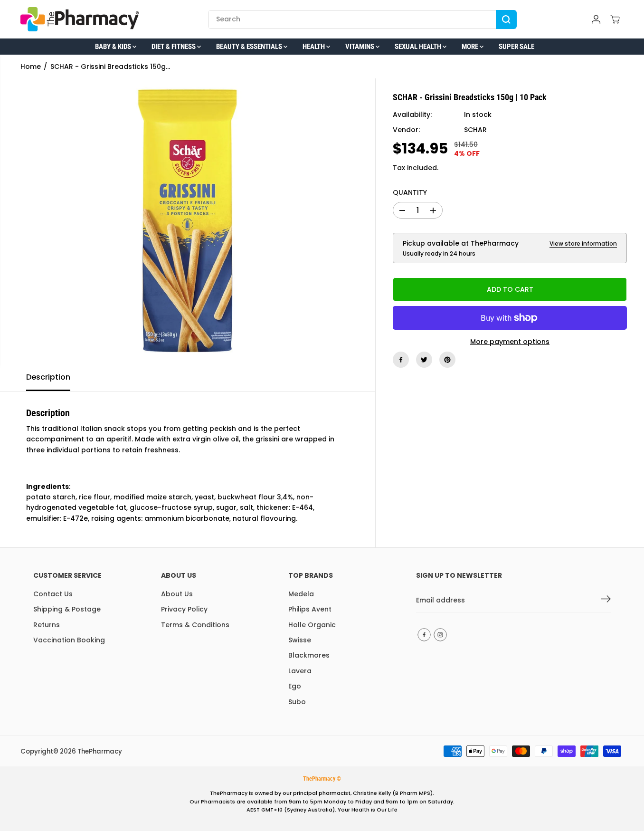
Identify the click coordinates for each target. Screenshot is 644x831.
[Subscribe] (606, 600)
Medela (301, 594)
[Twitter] (424, 360)
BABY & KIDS (114, 46)
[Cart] (615, 19)
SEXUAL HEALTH (419, 46)
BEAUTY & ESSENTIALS (250, 46)
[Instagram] (440, 635)
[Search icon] (506, 19)
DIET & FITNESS (174, 46)
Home (30, 66)
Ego (294, 686)
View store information (583, 243)
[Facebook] (401, 360)
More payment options (509, 341)
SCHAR (475, 130)
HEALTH (314, 46)
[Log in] (596, 19)
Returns (46, 625)
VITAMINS (360, 46)
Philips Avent (309, 609)
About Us (177, 594)
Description (48, 377)
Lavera (300, 671)
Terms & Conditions (195, 625)
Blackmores (309, 655)
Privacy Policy (184, 609)
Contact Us (53, 594)
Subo (297, 702)
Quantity (410, 192)
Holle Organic (312, 625)
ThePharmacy (99, 751)
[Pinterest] (447, 360)
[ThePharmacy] (79, 19)
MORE (471, 46)
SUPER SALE (516, 46)
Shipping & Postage (67, 609)
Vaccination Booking (69, 640)
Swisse (299, 640)
